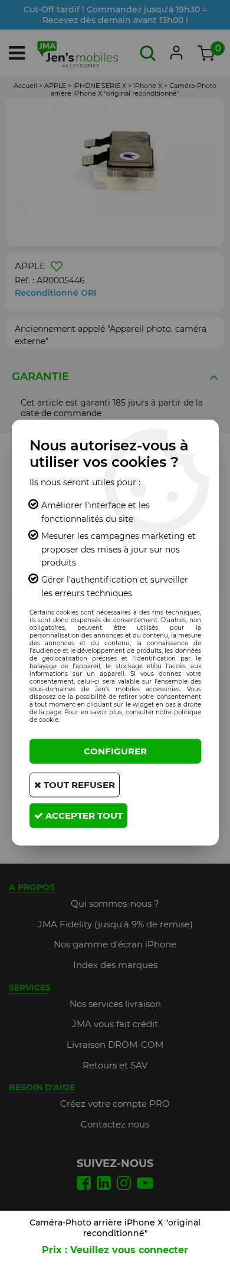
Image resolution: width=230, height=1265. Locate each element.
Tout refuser (78, 784)
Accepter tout (83, 815)
